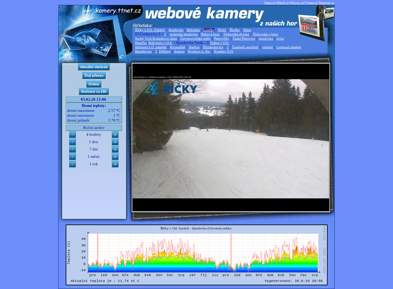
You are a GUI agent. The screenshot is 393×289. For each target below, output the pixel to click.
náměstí (267, 47)
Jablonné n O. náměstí (150, 47)
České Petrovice (244, 38)
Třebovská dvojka (236, 34)
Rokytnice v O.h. (160, 43)
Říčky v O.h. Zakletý (150, 30)
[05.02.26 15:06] (231, 197)
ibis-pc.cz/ (297, 2)
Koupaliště (177, 47)
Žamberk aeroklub (245, 47)
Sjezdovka (176, 30)
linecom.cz (326, 2)
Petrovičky (221, 38)
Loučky (208, 30)
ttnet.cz (270, 2)
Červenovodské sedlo (195, 38)
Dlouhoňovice (213, 47)
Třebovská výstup (265, 34)
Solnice (179, 51)
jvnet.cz (311, 2)
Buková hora (210, 34)
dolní (280, 38)
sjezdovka (266, 38)
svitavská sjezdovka (184, 34)
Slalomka (193, 30)
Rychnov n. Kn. (199, 51)
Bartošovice (143, 51)
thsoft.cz (283, 2)
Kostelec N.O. (224, 51)
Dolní (222, 30)
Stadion (194, 47)
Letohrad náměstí (288, 47)
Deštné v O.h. (219, 43)
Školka (234, 30)
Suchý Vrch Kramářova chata (156, 38)
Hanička (141, 43)
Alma (247, 30)
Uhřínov (165, 51)
